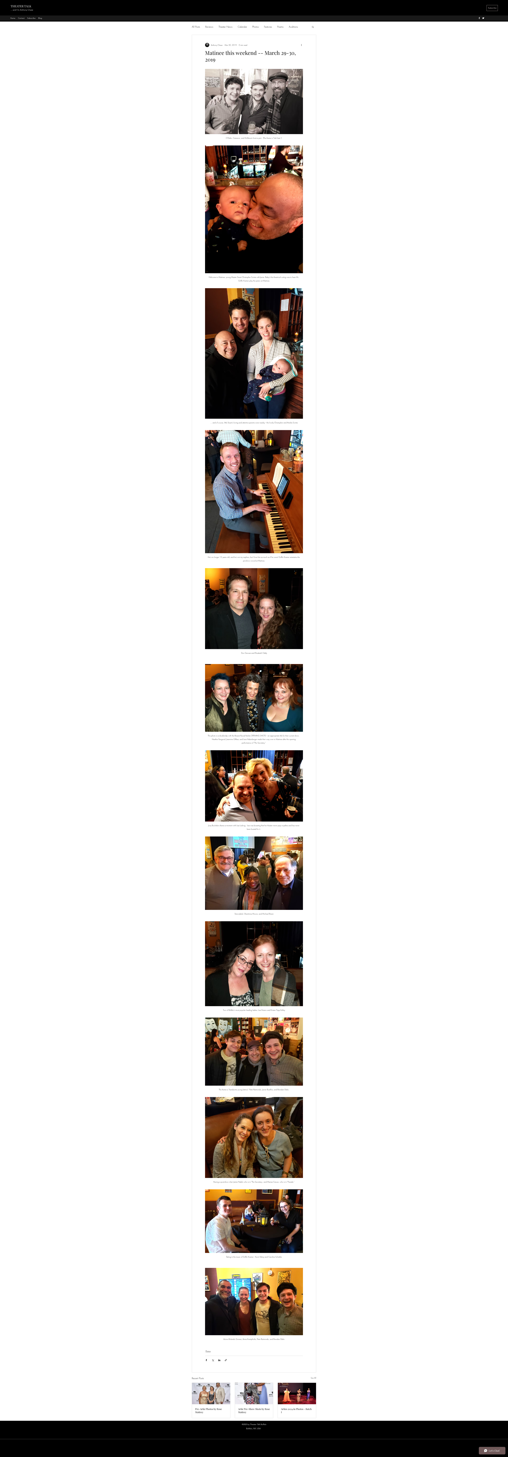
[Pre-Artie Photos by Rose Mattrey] (211, 1393)
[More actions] (301, 45)
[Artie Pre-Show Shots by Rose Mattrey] (254, 1393)
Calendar (242, 26)
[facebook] (479, 18)
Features (268, 26)
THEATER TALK (21, 6)
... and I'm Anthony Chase (22, 10)
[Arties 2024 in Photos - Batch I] (297, 1393)
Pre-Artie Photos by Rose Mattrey (208, 1410)
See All (313, 1378)
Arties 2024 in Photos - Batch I (296, 1410)
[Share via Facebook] (206, 1360)
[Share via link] (225, 1360)
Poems (280, 26)
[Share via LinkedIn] (219, 1360)
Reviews (209, 26)
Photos (255, 26)
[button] (313, 27)
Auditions (293, 26)
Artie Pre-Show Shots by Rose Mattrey (254, 1410)
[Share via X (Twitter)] (213, 1360)
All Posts (196, 26)
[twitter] (483, 18)
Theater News (225, 26)
